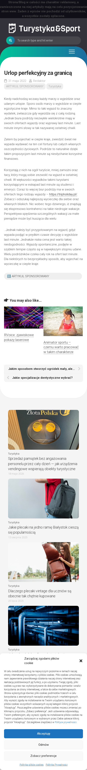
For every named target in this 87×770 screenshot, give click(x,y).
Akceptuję (43, 733)
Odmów (43, 745)
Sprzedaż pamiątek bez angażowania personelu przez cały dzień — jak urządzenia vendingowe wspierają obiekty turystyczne (42, 463)
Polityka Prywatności (57, 764)
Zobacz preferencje (43, 756)
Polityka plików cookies (32, 764)
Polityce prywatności (65, 722)
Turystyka (54, 86)
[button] (81, 661)
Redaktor (39, 81)
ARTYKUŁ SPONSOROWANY (25, 86)
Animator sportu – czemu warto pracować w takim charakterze (61, 347)
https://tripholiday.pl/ (63, 194)
